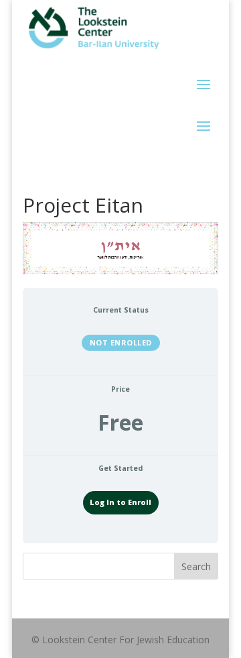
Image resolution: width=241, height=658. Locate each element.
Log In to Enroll (120, 502)
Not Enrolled (121, 342)
